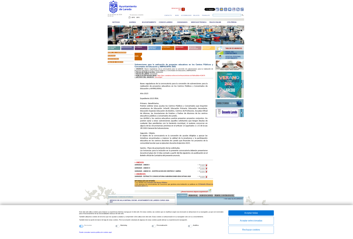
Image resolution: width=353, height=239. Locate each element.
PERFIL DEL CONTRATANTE (117, 52)
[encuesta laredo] (227, 116)
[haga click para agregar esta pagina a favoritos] (221, 10)
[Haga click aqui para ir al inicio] (126, 12)
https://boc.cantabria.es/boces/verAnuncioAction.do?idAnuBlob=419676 (181, 75)
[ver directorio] (230, 10)
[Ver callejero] (234, 10)
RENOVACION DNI (176, 9)
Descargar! (158, 77)
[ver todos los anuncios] (229, 49)
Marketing (123, 225)
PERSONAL (111, 55)
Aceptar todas (251, 213)
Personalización (162, 225)
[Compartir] (217, 10)
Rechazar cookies (251, 230)
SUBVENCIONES (113, 59)
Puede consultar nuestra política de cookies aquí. (95, 232)
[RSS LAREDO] (238, 10)
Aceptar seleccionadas (251, 220)
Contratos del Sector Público (156, 182)
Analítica (196, 225)
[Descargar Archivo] (202, 166)
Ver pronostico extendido (136, 15)
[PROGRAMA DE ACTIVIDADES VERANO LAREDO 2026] (229, 97)
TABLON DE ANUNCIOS (115, 62)
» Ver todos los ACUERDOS (233, 199)
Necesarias (88, 225)
